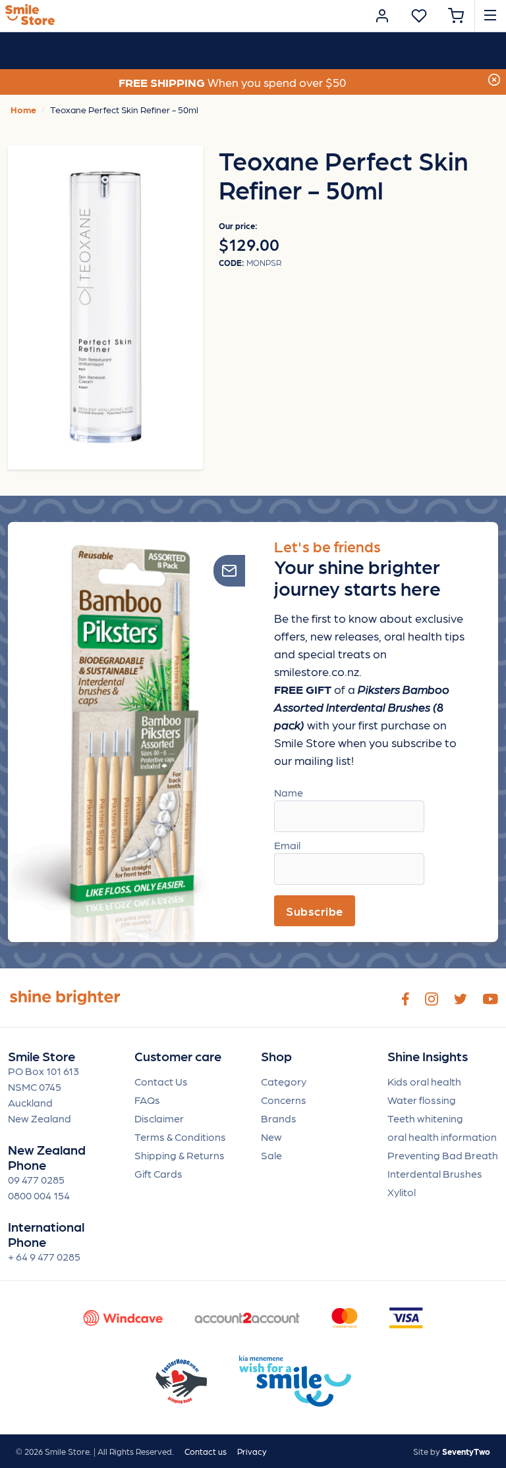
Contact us (205, 1451)
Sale (271, 1155)
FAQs (147, 1099)
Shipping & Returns (179, 1155)
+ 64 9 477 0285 (44, 1256)
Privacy (252, 1451)
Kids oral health (424, 1081)
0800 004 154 (39, 1195)
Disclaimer (159, 1118)
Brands (278, 1118)
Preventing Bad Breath (442, 1155)
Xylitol (401, 1192)
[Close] (494, 78)
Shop (276, 1056)
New (271, 1136)
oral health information (442, 1136)
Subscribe (314, 911)
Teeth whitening (425, 1118)
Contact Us (161, 1081)
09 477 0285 (36, 1179)
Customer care (177, 1056)
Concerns (283, 1099)
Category (283, 1081)
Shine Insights (427, 1056)
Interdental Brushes (434, 1173)
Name (288, 792)
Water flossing (421, 1099)
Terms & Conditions (180, 1136)
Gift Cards (158, 1173)
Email (287, 845)
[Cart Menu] (456, 16)
